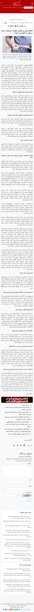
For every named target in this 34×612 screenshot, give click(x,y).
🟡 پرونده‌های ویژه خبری (28, 7)
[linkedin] (17, 446)
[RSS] (7, 610)
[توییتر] (13, 26)
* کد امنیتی (28, 492)
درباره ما (21, 609)
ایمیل (29, 486)
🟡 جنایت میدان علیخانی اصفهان (27, 11)
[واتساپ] (20, 26)
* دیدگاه (29, 464)
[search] (1, 2)
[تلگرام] (24, 26)
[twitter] (24, 445)
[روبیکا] (8, 26)
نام (30, 480)
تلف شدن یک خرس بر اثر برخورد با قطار (20, 550)
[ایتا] (18, 26)
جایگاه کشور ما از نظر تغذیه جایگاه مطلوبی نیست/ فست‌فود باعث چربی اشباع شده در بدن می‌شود (18, 424)
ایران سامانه (13, 607)
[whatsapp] (14, 446)
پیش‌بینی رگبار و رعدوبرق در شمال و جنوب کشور (17, 539)
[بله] (22, 26)
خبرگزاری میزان (29, 65)
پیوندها (29, 609)
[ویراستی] (11, 26)
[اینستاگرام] (15, 26)
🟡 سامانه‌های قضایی (6, 7)
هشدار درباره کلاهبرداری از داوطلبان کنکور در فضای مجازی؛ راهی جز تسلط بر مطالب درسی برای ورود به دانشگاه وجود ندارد (17, 590)
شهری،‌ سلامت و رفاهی (15, 19)
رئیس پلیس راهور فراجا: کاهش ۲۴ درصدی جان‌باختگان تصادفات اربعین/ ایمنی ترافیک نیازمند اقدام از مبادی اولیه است (17, 575)
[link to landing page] (17, 3)
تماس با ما (26, 609)
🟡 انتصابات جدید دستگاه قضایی (17, 7)
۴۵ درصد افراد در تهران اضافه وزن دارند (18, 434)
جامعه (23, 19)
